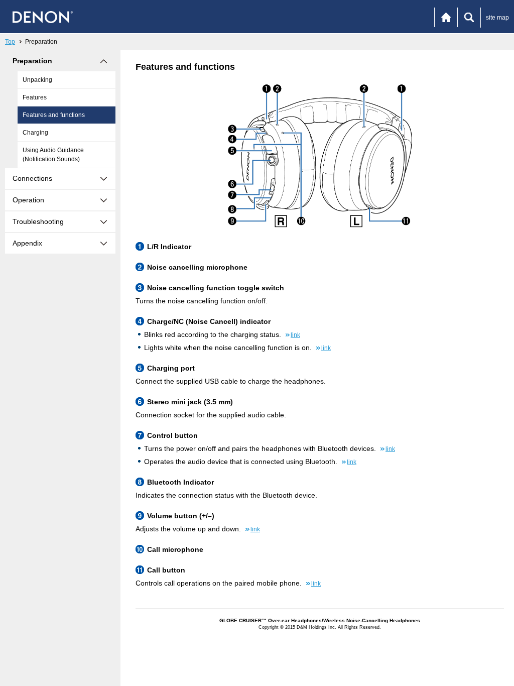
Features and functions (54, 115)
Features (35, 97)
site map (497, 17)
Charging (35, 132)
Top (10, 41)
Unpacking (37, 79)
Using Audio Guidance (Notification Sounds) (53, 155)
